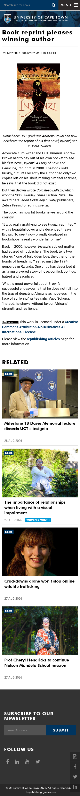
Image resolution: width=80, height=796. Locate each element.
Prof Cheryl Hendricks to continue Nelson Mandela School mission (36, 663)
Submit (61, 730)
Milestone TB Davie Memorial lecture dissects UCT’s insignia (39, 426)
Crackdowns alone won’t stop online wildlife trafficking (39, 584)
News (9, 373)
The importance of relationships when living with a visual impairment (34, 507)
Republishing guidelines (40, 792)
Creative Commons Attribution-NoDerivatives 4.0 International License (40, 327)
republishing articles (43, 339)
